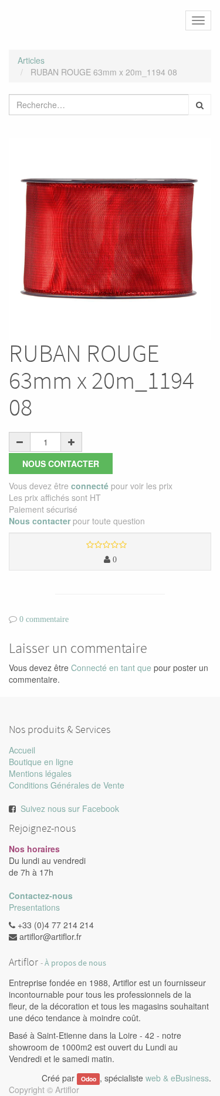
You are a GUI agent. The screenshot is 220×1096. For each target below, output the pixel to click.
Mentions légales (40, 773)
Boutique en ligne (41, 761)
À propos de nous (75, 963)
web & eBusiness (177, 1078)
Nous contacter (60, 463)
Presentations (34, 907)
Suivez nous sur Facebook (70, 808)
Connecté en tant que (111, 667)
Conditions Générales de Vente (66, 785)
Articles (31, 60)
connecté (90, 486)
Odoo (88, 1078)
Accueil (22, 750)
